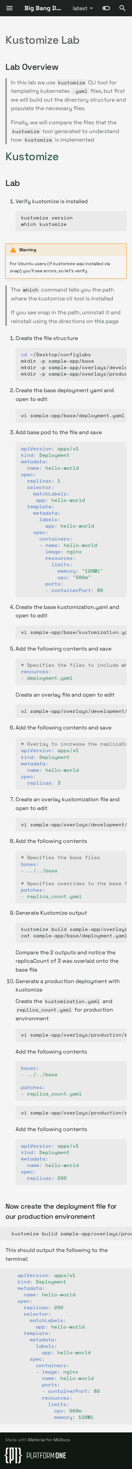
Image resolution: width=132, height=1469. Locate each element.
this (99, 321)
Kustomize (32, 156)
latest (80, 8)
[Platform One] (35, 1455)
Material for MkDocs (49, 1440)
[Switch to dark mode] (106, 8)
